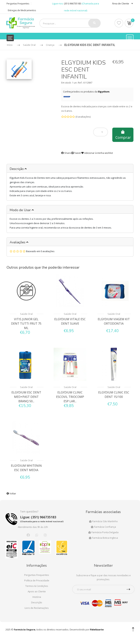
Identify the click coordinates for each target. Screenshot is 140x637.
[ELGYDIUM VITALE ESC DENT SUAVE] (70, 291)
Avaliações (18, 242)
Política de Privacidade (36, 580)
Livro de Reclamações (37, 608)
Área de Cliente (121, 3)
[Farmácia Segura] (20, 22)
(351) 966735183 (72, 3)
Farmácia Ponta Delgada (104, 532)
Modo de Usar (21, 210)
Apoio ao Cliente (37, 591)
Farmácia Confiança (105, 526)
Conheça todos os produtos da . (86, 91)
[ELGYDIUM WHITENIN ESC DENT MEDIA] (26, 437)
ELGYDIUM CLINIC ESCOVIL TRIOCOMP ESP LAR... (70, 396)
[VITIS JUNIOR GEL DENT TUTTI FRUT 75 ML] (26, 291)
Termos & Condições (36, 586)
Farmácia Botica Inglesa (105, 537)
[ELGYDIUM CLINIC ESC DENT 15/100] (113, 364)
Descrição (17, 169)
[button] (13, 69)
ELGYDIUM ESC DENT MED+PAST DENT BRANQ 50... (26, 396)
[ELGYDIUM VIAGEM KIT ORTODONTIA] (113, 291)
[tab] (70, 168)
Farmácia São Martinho (105, 521)
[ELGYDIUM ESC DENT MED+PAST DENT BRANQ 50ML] (26, 364)
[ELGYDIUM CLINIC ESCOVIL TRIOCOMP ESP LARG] (70, 364)
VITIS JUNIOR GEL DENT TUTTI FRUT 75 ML (26, 323)
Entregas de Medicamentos (22, 10)
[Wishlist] (118, 23)
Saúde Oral (26, 313)
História (36, 597)
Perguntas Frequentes (18, 3)
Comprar (123, 137)
